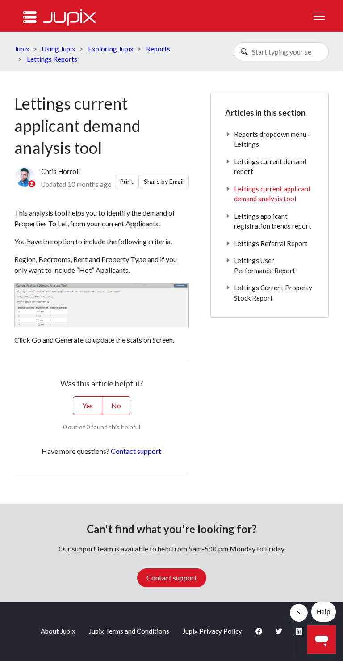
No (116, 405)
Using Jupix (58, 49)
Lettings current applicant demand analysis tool (272, 194)
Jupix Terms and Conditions (129, 631)
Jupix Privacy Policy (212, 631)
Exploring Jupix (111, 49)
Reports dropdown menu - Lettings (272, 139)
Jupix (21, 49)
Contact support (136, 451)
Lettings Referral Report (271, 243)
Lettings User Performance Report (264, 265)
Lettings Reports (52, 59)
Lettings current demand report (270, 166)
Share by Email (164, 181)
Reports (158, 49)
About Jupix (58, 631)
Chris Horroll (60, 171)
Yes (87, 405)
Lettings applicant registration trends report (272, 221)
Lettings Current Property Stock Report (273, 293)
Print (127, 181)
